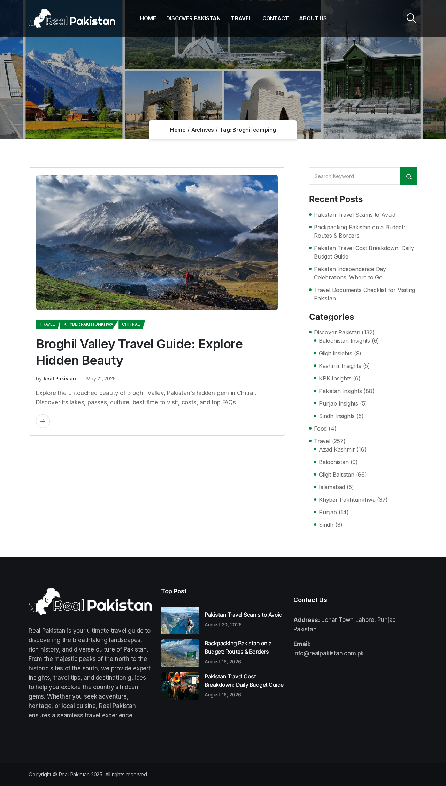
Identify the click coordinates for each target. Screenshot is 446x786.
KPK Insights (335, 378)
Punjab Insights (338, 403)
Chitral (131, 324)
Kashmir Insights (340, 365)
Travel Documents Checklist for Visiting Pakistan (364, 294)
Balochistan (334, 461)
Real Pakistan (60, 379)
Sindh (326, 524)
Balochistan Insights (344, 340)
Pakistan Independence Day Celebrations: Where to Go (350, 273)
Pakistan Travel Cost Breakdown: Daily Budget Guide (364, 252)
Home (148, 18)
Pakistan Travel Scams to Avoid (354, 214)
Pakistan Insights (340, 390)
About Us (312, 18)
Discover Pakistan (193, 18)
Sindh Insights (337, 416)
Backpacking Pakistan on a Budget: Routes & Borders (359, 231)
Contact (275, 18)
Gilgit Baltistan (336, 474)
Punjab (328, 512)
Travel (241, 18)
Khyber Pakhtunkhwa (88, 324)
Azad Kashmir (337, 449)
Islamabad (332, 487)
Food (320, 428)
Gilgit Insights (335, 353)
